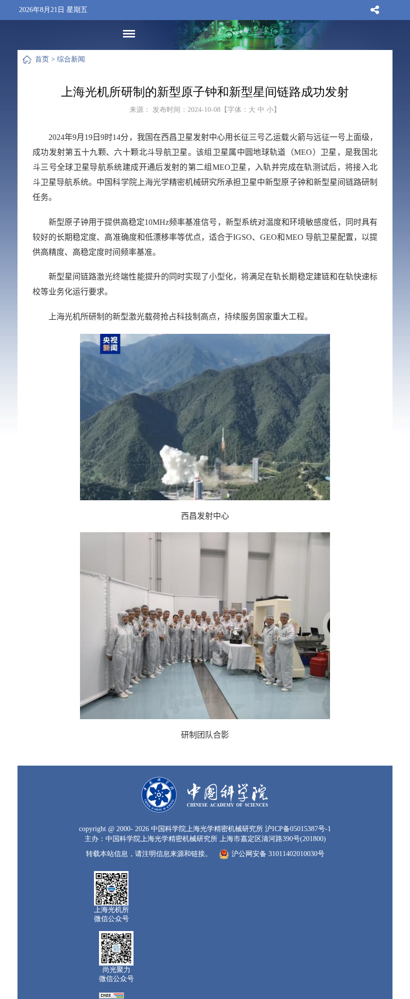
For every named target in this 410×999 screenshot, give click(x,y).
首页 (42, 59)
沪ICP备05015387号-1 (298, 829)
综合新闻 (71, 59)
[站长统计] (111, 995)
